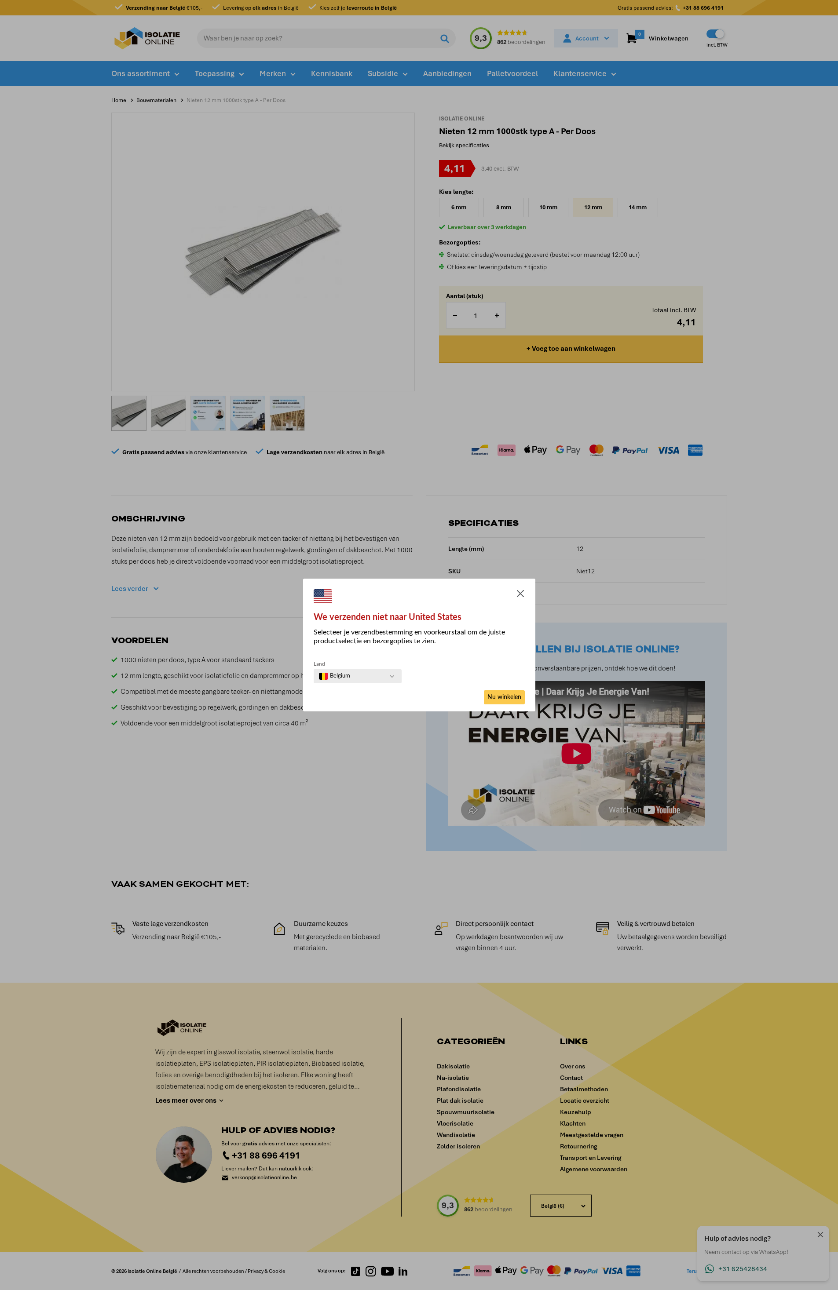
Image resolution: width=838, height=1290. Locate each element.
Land (319, 664)
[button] (520, 595)
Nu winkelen (504, 697)
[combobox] (334, 676)
